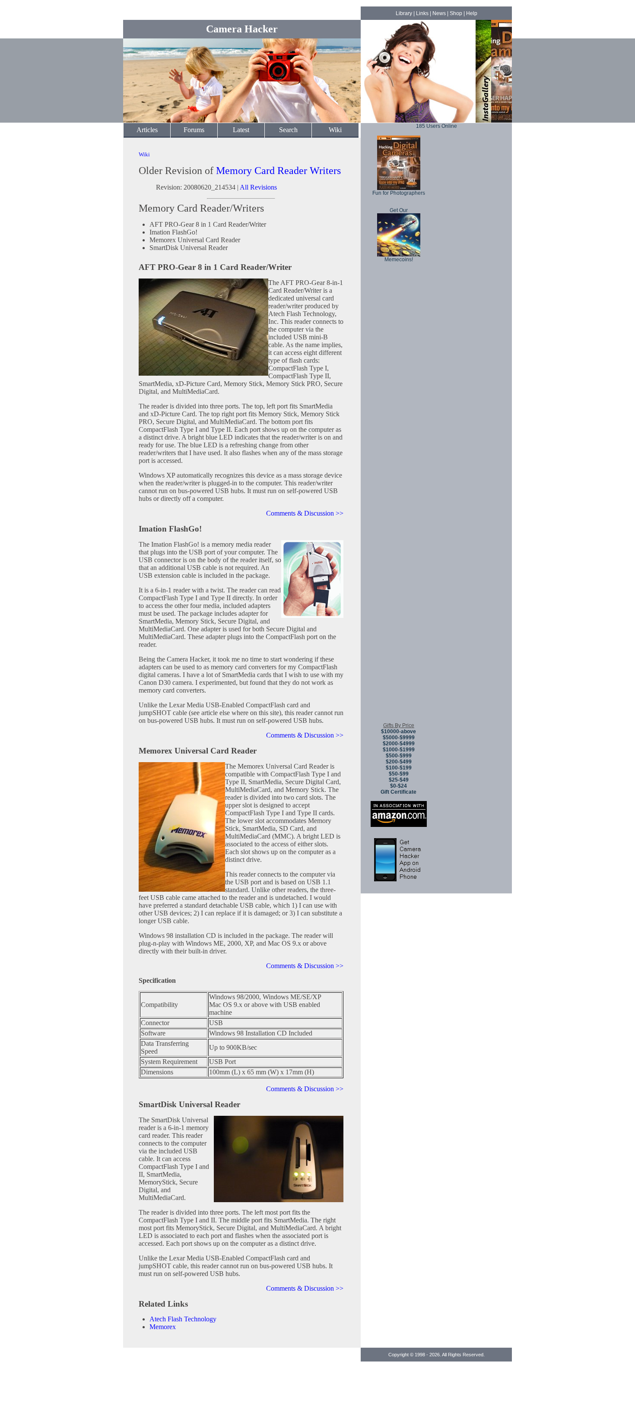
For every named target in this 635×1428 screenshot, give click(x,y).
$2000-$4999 (399, 744)
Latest (241, 129)
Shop (456, 13)
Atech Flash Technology (182, 1319)
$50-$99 (399, 774)
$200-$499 (399, 762)
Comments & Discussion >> (304, 513)
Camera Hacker (242, 29)
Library (404, 13)
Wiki (335, 129)
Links (422, 13)
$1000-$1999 (399, 750)
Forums (194, 129)
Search (288, 129)
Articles (147, 129)
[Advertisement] (398, 586)
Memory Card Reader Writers (278, 170)
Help (471, 13)
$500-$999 (399, 756)
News (439, 13)
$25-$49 (399, 780)
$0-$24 (398, 786)
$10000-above (398, 731)
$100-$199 (399, 768)
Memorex (162, 1326)
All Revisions (258, 187)
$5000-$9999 (399, 738)
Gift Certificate (398, 792)
